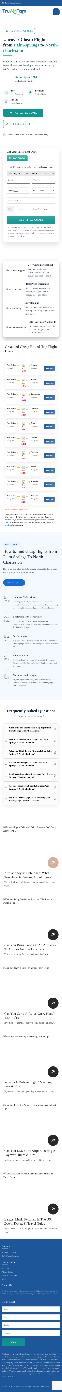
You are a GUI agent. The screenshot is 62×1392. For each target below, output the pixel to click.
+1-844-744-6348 (9, 1252)
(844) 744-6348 (19, 158)
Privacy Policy (7, 1272)
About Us (5, 1268)
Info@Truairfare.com (13, 3)
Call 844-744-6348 (20, 124)
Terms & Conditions (9, 1275)
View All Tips (14, 582)
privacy (23, 236)
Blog (4, 1279)
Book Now (49, 368)
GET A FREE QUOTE (26, 113)
